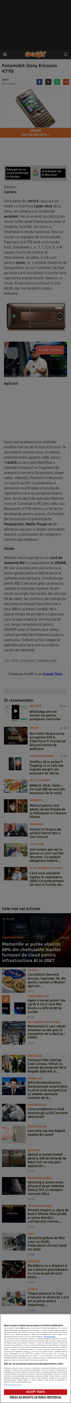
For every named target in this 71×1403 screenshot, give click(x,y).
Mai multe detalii (49, 1336)
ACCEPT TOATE (35, 1392)
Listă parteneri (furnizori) (12, 1385)
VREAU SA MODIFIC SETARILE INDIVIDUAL (35, 1397)
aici (30, 1351)
